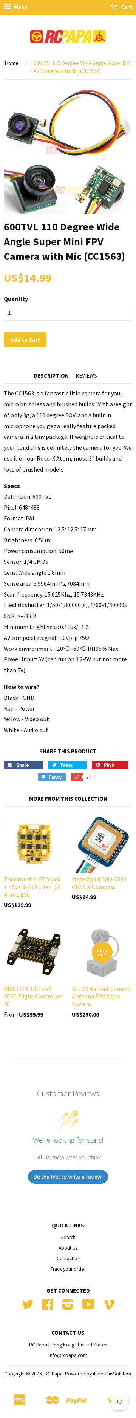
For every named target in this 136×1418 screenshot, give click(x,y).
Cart (126, 6)
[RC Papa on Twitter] (27, 1307)
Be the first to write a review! (68, 1176)
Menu (20, 6)
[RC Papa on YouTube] (88, 1307)
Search (68, 1237)
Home (12, 63)
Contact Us (68, 1258)
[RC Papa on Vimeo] (108, 1307)
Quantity (16, 298)
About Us (68, 1248)
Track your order (68, 1269)
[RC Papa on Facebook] (47, 1307)
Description (51, 375)
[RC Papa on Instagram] (68, 1307)
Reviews (86, 375)
